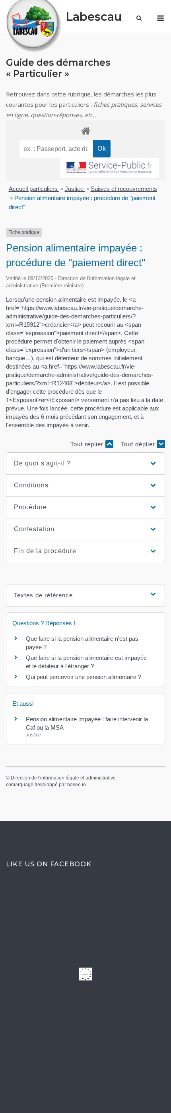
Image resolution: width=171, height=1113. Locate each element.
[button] (85, 463)
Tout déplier (139, 444)
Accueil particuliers (34, 188)
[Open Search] (139, 18)
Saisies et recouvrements (124, 188)
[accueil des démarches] (85, 130)
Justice (75, 188)
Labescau (94, 17)
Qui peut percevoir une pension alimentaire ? (83, 676)
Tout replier (87, 444)
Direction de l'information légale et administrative (63, 778)
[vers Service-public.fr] (109, 168)
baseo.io (76, 784)
